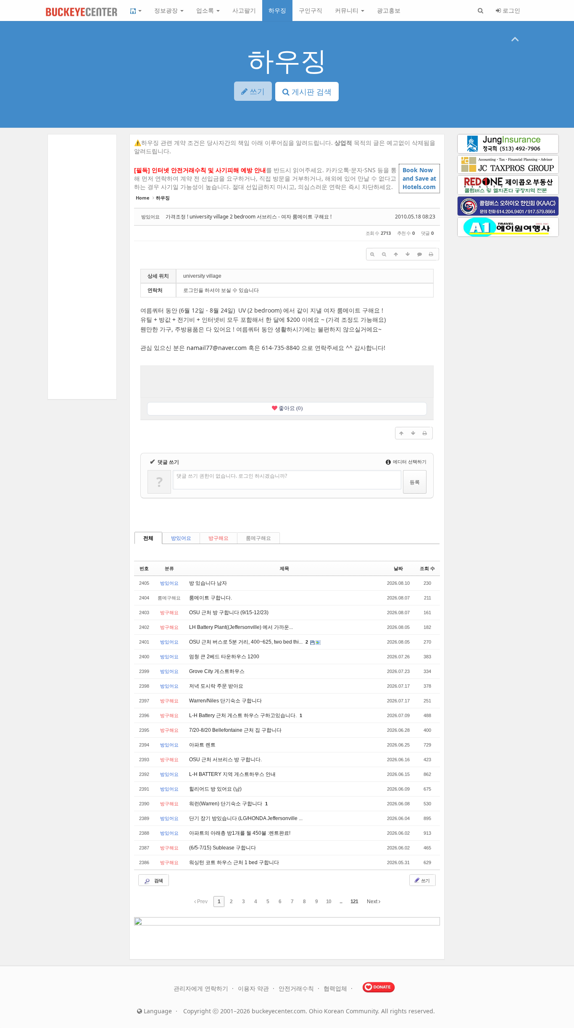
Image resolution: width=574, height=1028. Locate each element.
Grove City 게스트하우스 (217, 671)
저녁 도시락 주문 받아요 (216, 686)
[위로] (396, 254)
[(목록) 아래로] (407, 254)
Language (157, 1011)
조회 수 (427, 568)
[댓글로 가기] (419, 254)
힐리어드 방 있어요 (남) (215, 789)
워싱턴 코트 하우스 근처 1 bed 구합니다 (234, 862)
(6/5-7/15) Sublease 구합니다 (222, 848)
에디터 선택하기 (409, 461)
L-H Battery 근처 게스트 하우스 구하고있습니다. (243, 715)
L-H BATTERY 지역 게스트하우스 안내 (232, 774)
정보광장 (166, 10)
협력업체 (336, 988)
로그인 (510, 10)
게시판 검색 (311, 92)
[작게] (384, 254)
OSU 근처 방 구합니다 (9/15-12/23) (229, 612)
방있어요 (181, 538)
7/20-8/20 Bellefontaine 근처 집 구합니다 (235, 730)
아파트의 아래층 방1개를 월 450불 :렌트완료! (239, 833)
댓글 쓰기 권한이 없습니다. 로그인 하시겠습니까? (231, 475)
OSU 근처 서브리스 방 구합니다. (225, 759)
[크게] (372, 254)
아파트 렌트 (202, 745)
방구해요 (218, 538)
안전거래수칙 (297, 988)
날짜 (398, 568)
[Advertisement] (287, 380)
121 (354, 901)
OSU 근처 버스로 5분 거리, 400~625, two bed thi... (246, 642)
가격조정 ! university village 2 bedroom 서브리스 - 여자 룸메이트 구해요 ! (249, 216)
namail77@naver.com (217, 348)
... (341, 901)
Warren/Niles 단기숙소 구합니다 (225, 701)
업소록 (206, 10)
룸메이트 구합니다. (210, 598)
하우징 (277, 10)
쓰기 (424, 880)
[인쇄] (431, 254)
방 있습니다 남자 (208, 583)
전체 (148, 538)
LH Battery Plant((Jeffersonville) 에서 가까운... (241, 627)
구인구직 (310, 10)
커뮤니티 (347, 10)
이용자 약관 (254, 988)
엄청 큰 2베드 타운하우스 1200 (224, 657)
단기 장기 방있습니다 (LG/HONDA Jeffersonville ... (246, 818)
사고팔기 (244, 10)
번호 (144, 568)
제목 (284, 568)
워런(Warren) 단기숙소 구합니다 (226, 804)
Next (373, 901)
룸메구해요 (258, 538)
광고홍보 (388, 10)
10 (328, 901)
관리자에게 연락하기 (202, 988)
